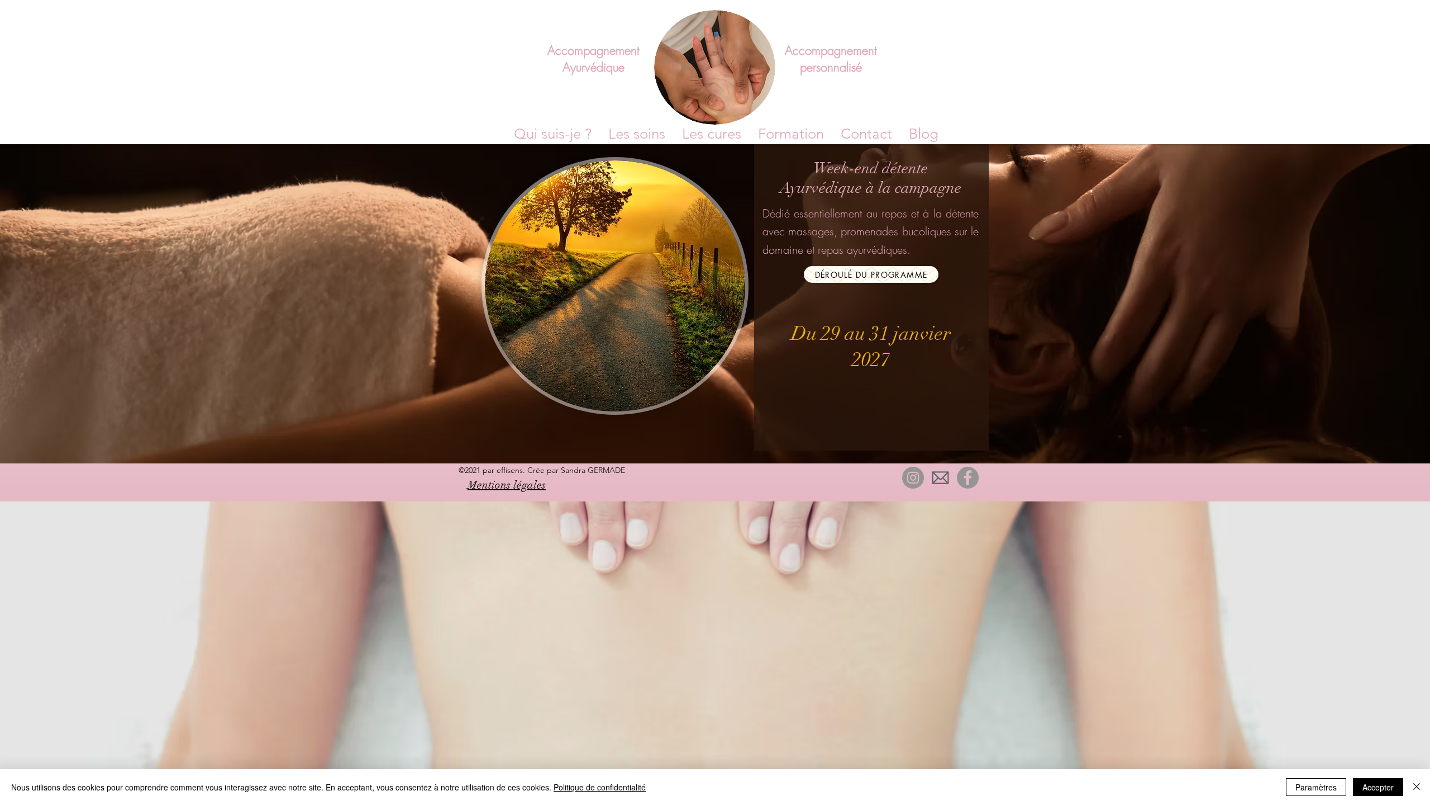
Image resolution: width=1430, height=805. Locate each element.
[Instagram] (913, 478)
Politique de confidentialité (600, 787)
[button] (791, 134)
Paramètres (1316, 787)
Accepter (1378, 787)
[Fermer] (1416, 787)
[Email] (940, 478)
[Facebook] (968, 478)
